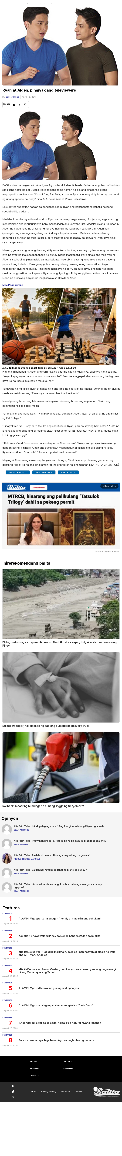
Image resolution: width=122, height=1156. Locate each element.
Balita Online (12, 97)
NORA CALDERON (18, 472)
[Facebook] (14, 105)
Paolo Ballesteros (44, 472)
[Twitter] (19, 105)
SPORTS (67, 1061)
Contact (78, 1091)
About (34, 1091)
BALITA (33, 1061)
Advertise (65, 1091)
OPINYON (34, 1075)
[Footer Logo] (106, 1092)
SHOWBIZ (34, 1068)
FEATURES (68, 1068)
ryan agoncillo (68, 472)
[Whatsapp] (25, 105)
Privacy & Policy (48, 1091)
